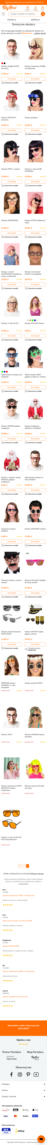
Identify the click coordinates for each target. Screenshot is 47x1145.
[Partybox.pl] (9, 10)
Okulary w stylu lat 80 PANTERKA (33, 170)
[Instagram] (20, 1078)
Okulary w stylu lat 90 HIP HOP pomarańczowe (11, 838)
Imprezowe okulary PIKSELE (8, 530)
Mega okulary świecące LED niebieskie (11, 376)
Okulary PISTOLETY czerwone (8, 118)
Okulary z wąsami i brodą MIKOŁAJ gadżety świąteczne (10, 479)
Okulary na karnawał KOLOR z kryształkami (33, 273)
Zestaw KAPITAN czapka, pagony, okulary (34, 633)
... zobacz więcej (39, 33)
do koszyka (11, 79)
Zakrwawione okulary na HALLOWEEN (34, 478)
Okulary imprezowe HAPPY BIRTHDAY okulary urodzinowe (11, 788)
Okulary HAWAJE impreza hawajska (34, 735)
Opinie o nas (23, 1040)
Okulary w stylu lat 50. (9, 323)
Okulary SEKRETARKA (9, 220)
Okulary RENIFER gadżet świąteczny (10, 427)
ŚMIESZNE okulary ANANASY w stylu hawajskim (8, 685)
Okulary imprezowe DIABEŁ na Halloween (35, 67)
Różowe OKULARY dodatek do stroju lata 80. (35, 581)
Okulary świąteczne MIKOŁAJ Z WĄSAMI (33, 427)
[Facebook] (11, 1078)
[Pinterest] (28, 1078)
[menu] (3, 14)
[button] (27, 8)
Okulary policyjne (31, 117)
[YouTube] (36, 1078)
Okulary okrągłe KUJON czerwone (10, 67)
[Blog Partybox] (35, 1060)
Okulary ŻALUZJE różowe (34, 323)
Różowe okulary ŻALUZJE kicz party (34, 787)
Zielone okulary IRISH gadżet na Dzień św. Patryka (35, 376)
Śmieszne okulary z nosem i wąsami (11, 581)
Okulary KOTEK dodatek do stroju (35, 221)
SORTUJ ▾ (35, 20)
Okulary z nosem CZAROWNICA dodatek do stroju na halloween (11, 274)
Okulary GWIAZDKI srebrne (35, 529)
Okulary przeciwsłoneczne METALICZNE (11, 633)
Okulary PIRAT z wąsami (10, 169)
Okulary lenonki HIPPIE (33, 683)
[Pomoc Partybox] (12, 1060)
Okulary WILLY (7, 734)
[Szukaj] (43, 14)
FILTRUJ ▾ (11, 20)
